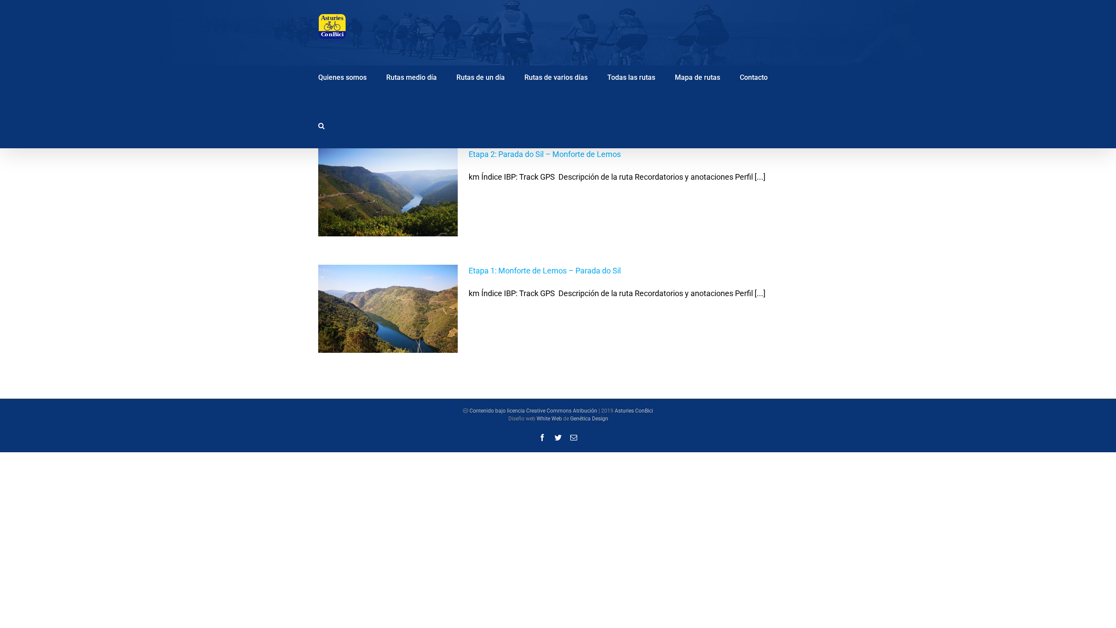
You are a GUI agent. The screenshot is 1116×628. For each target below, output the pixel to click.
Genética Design (589, 419)
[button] (321, 124)
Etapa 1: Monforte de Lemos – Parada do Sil (545, 270)
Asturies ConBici (634, 411)
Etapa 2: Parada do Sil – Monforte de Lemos (545, 154)
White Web (549, 419)
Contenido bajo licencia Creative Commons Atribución (533, 411)
